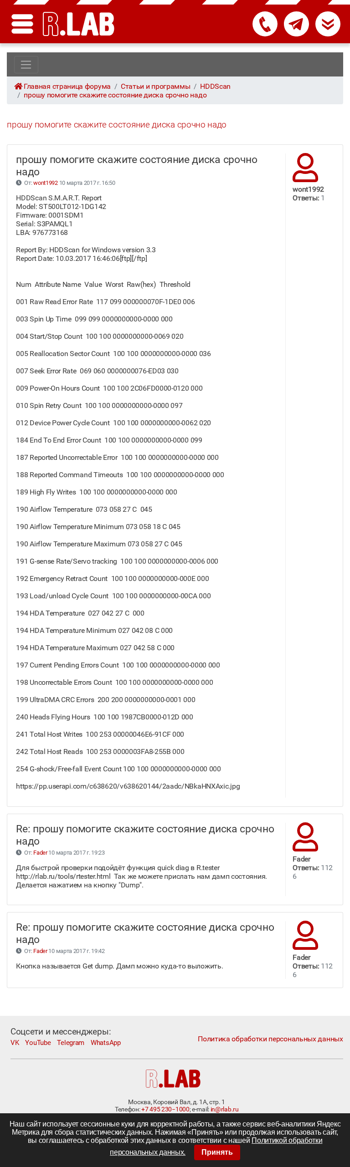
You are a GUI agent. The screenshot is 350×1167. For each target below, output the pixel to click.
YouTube (38, 1043)
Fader (40, 852)
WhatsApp (106, 1043)
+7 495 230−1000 (165, 1109)
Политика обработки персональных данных (270, 1039)
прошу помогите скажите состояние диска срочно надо (115, 95)
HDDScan (215, 86)
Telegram (70, 1043)
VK (14, 1043)
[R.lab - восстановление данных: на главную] (78, 23)
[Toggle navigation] (26, 64)
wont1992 (45, 182)
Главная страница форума (67, 86)
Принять (217, 1152)
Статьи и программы (155, 86)
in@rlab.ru (225, 1109)
